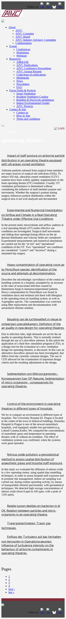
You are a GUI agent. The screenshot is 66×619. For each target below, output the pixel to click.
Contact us (22, 112)
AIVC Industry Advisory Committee (35, 39)
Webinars (21, 55)
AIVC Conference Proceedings (33, 68)
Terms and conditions (28, 118)
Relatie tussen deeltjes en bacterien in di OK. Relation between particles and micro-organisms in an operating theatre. (30, 510)
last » (11, 592)
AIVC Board (22, 36)
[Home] (12, 15)
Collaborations (23, 43)
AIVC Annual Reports (29, 71)
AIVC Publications (27, 65)
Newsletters (22, 84)
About (11, 27)
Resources (15, 58)
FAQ (19, 87)
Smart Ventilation (26, 93)
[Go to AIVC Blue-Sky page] (55, 6)
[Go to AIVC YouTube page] (49, 6)
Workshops (22, 52)
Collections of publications (31, 74)
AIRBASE (22, 62)
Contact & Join (17, 109)
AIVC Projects (24, 106)
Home (11, 131)
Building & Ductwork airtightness (35, 99)
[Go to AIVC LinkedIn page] (43, 6)
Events (13, 46)
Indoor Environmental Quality (33, 103)
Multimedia (22, 77)
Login (61, 127)
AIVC (19, 30)
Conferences (23, 49)
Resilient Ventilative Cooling (32, 96)
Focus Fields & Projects (22, 90)
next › (11, 589)
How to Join (23, 115)
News (19, 80)
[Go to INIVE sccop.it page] (61, 6)
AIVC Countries (24, 33)
